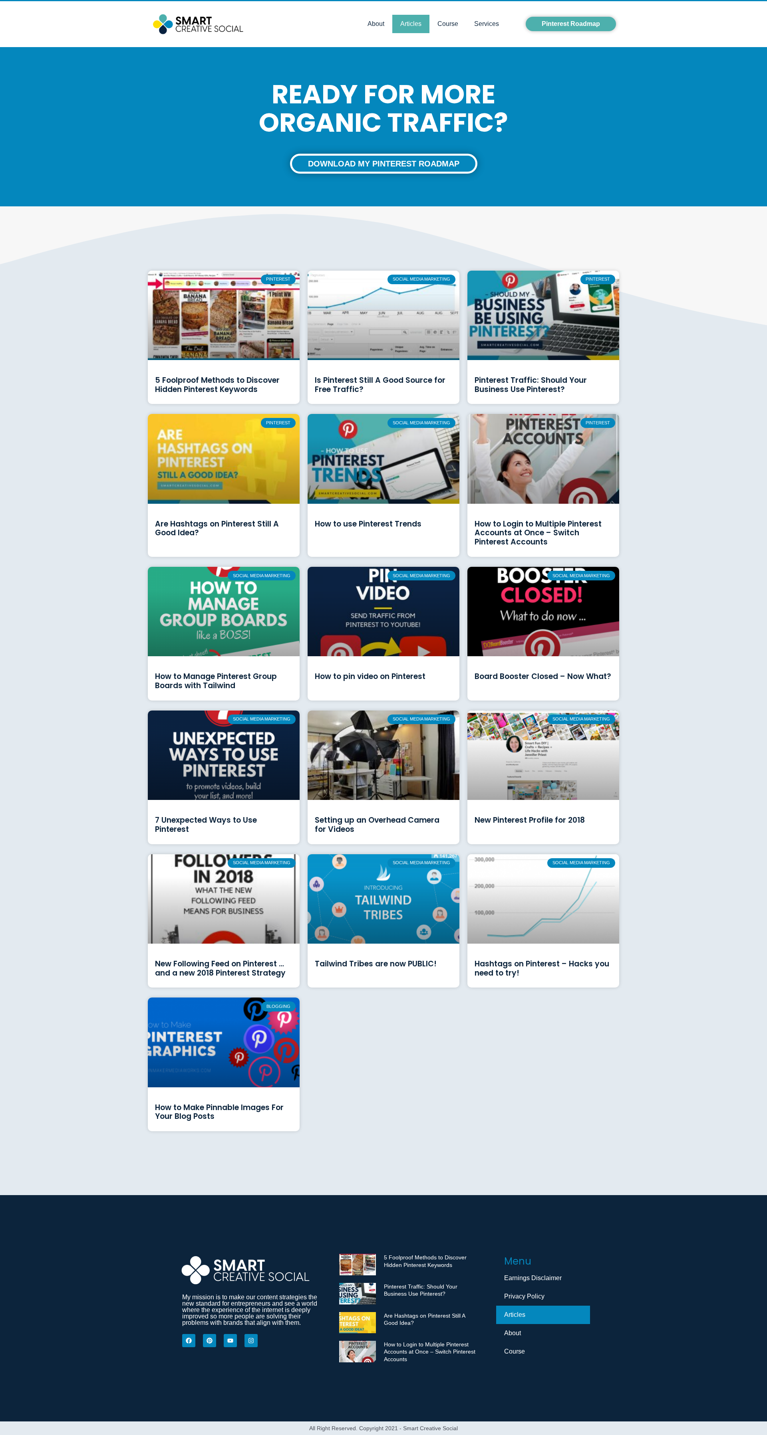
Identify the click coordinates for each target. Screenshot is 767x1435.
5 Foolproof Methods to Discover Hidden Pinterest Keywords (217, 385)
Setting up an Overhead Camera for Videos (377, 825)
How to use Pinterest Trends (368, 524)
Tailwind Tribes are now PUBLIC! (376, 963)
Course (447, 23)
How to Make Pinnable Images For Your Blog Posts (219, 1112)
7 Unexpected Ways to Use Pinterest (206, 825)
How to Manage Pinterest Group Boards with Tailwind (216, 681)
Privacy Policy (524, 1296)
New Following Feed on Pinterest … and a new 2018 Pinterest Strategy (220, 968)
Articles (410, 23)
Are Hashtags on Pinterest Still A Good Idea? (217, 528)
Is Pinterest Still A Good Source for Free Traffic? (380, 385)
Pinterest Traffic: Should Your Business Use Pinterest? (531, 385)
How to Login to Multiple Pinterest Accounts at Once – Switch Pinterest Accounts (538, 533)
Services (486, 23)
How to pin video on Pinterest (370, 676)
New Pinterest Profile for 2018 (530, 820)
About (376, 23)
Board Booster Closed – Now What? (543, 676)
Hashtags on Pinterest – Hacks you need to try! (542, 968)
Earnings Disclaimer (533, 1278)
